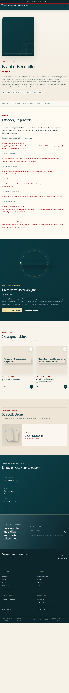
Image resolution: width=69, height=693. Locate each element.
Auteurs (4, 582)
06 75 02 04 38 (41, 609)
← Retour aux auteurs (9, 14)
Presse (3, 606)
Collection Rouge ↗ (8, 294)
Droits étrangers (6, 609)
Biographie (16, 103)
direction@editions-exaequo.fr (45, 606)
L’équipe (39, 579)
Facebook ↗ (40, 603)
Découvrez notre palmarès (34, 1)
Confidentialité (36, 620)
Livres (38, 103)
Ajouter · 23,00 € (31, 310)
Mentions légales (20, 619)
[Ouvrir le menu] (66, 7)
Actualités (39, 582)
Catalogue (4, 576)
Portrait (5, 103)
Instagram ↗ (40, 599)
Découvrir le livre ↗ (12, 310)
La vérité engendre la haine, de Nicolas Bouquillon (45, 380)
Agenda (39, 585)
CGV (46, 620)
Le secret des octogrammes (11, 379)
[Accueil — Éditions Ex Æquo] (15, 7)
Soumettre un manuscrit (8, 599)
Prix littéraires (6, 585)
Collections (48, 103)
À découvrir (28, 103)
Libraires (4, 603)
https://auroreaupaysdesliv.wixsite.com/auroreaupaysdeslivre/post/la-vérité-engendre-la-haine (32, 196)
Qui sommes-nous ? (42, 576)
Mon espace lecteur (7, 589)
